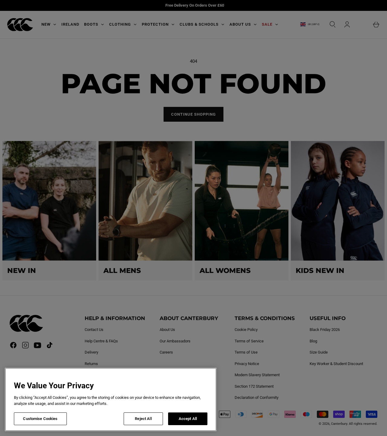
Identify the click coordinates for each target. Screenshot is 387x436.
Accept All (188, 418)
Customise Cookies (40, 418)
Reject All (143, 418)
